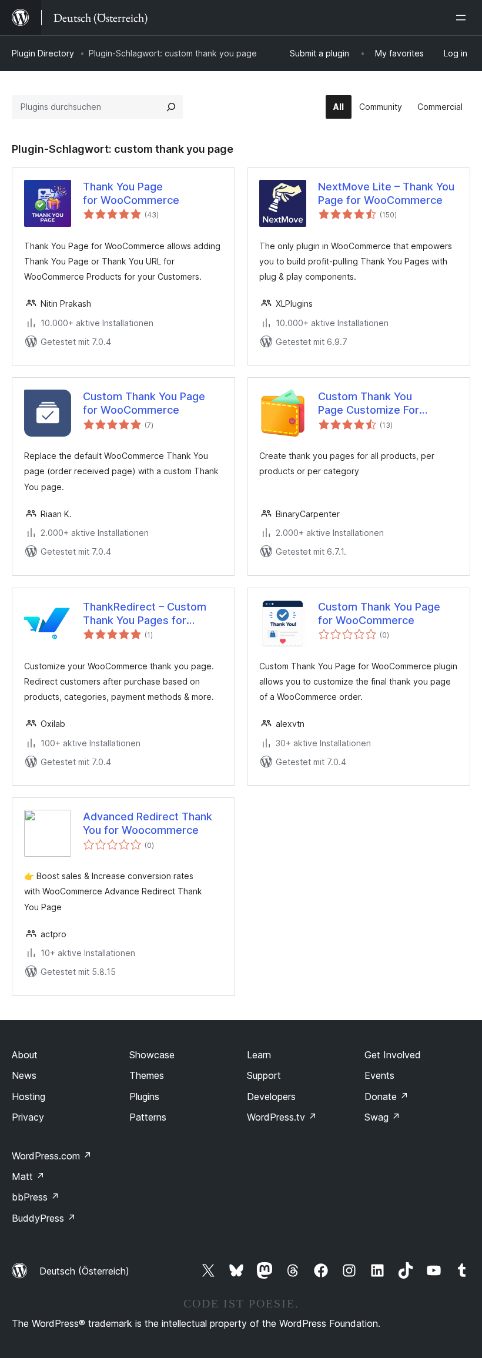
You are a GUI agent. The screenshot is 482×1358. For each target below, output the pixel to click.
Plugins (144, 1096)
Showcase (152, 1055)
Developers (271, 1096)
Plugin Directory (43, 53)
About (25, 1055)
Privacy (28, 1117)
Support (264, 1075)
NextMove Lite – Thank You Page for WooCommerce (386, 193)
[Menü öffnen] (463, 17)
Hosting (28, 1096)
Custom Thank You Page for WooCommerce (144, 403)
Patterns (147, 1117)
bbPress (35, 1197)
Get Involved (392, 1055)
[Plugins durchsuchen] (171, 107)
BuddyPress (44, 1218)
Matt (28, 1176)
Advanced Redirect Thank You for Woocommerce (147, 823)
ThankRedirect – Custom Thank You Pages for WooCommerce (144, 614)
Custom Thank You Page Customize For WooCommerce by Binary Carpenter (382, 403)
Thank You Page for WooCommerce (131, 193)
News (24, 1075)
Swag (382, 1117)
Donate (386, 1096)
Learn (259, 1055)
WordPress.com (52, 1156)
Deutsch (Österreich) (84, 1271)
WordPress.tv (282, 1117)
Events (379, 1075)
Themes (146, 1075)
